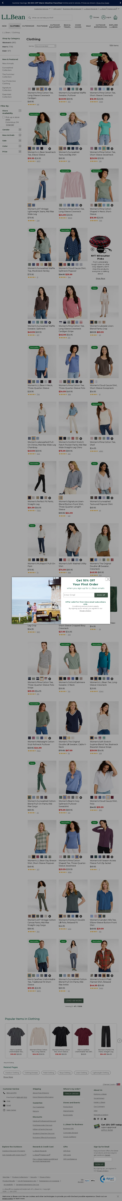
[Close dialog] (107, 579)
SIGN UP (101, 595)
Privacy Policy (85, 611)
